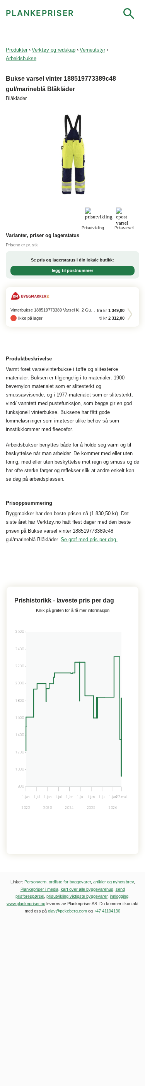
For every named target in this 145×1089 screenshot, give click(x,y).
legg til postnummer (72, 270)
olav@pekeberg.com (67, 911)
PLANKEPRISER (40, 13)
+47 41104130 (107, 911)
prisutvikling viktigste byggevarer (76, 896)
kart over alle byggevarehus (87, 889)
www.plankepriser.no (26, 903)
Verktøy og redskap (53, 50)
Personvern (35, 882)
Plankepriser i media (39, 889)
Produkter (16, 50)
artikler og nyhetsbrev (113, 882)
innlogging (119, 896)
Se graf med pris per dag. (89, 539)
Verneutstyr (92, 50)
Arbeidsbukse (21, 58)
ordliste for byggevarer (70, 882)
